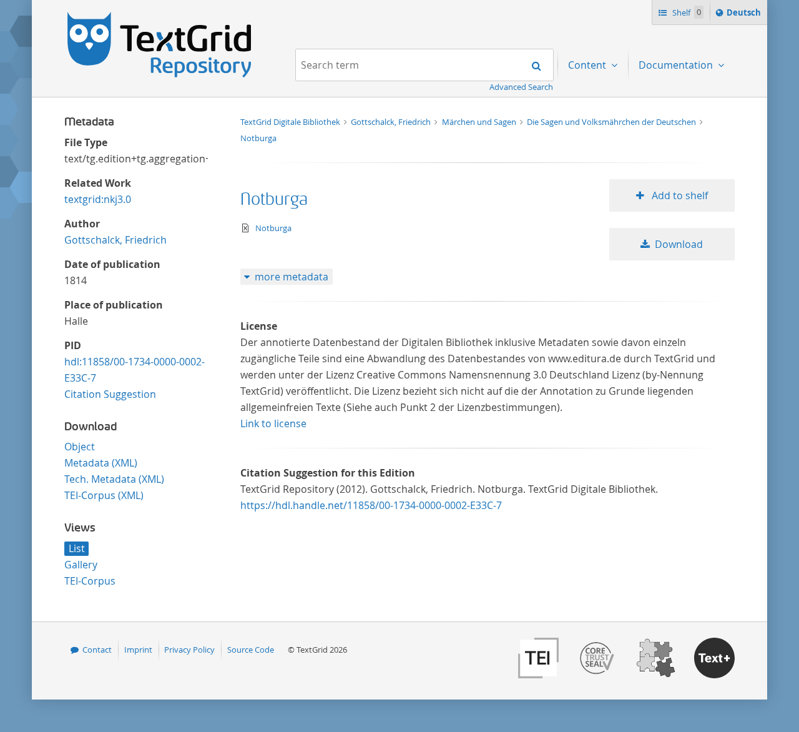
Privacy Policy (189, 649)
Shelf (685, 12)
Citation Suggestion (110, 394)
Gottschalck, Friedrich (115, 240)
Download (679, 244)
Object (79, 446)
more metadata (291, 277)
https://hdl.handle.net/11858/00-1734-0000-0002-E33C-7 (371, 505)
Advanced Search (521, 86)
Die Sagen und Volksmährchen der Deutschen (612, 121)
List (77, 548)
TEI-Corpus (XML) (104, 495)
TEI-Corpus (89, 581)
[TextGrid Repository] (159, 16)
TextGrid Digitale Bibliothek (291, 121)
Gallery (80, 564)
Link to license (273, 423)
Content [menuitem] (588, 65)
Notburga (258, 138)
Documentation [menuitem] (677, 65)
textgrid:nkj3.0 (97, 199)
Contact (97, 649)
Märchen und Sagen (480, 121)
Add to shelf (678, 195)
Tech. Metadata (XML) (114, 479)
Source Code (250, 649)
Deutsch (745, 15)
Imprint (138, 649)
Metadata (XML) (100, 463)
